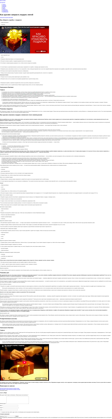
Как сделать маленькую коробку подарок (10, 389)
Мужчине (4, 5)
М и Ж (3, 7)
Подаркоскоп (2, 2)
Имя (1, 405)
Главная (3, 4)
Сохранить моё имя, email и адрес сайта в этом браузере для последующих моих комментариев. (20, 412)
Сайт (1, 409)
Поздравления (5, 10)
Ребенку (4, 8)
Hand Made (11, 17)
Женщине (4, 6)
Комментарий (3, 403)
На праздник (4, 9)
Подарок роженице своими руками (9, 388)
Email (1, 407)
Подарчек (6, 17)
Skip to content (3, 0)
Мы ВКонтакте (5, 11)
